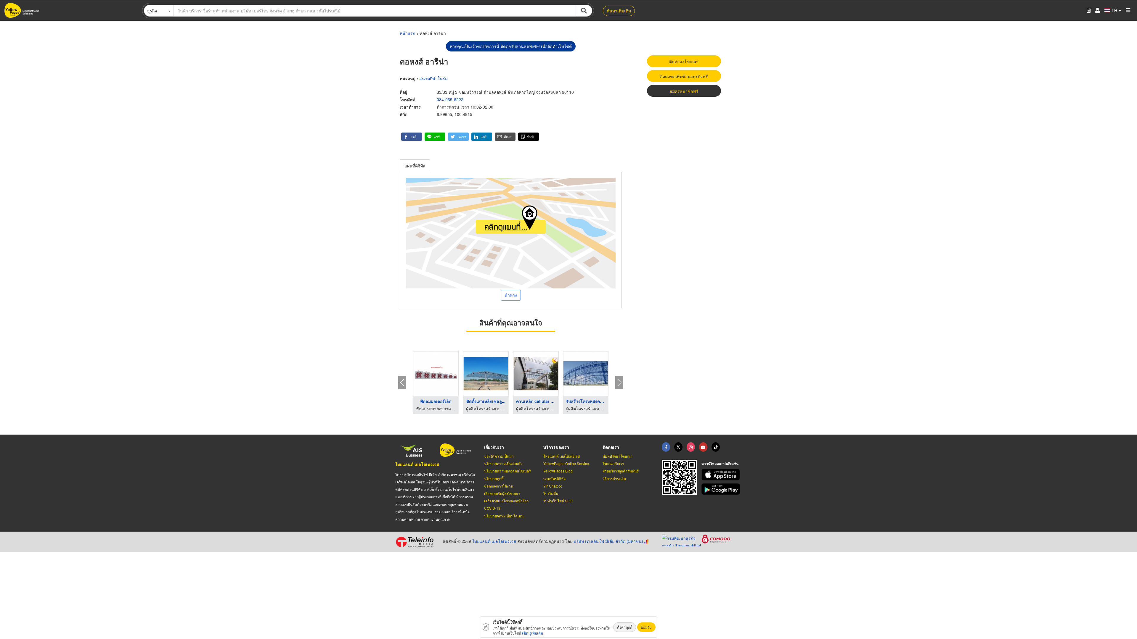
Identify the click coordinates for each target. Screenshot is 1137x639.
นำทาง (511, 295)
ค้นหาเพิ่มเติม (619, 11)
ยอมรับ (646, 627)
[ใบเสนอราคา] (1089, 10)
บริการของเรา (556, 447)
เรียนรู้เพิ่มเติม (532, 632)
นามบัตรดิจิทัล (554, 478)
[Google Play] (721, 489)
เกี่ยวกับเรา (494, 447)
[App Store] (721, 474)
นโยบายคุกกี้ (493, 478)
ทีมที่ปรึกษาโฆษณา (617, 456)
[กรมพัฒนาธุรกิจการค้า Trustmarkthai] (682, 540)
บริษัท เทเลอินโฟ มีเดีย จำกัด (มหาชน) (608, 541)
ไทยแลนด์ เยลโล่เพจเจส (417, 464)
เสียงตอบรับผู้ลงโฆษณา (502, 493)
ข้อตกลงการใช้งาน (498, 485)
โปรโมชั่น (550, 493)
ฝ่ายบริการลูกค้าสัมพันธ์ (621, 470)
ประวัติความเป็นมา (499, 456)
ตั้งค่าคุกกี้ (624, 627)
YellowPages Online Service (566, 463)
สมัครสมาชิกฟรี (683, 91)
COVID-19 (492, 508)
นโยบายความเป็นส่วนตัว (503, 463)
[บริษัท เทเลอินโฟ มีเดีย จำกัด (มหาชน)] (416, 542)
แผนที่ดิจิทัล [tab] (414, 166)
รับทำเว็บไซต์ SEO (557, 500)
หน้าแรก (407, 33)
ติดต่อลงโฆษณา (683, 61)
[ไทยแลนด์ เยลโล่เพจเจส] (678, 447)
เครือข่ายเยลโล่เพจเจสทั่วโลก (506, 500)
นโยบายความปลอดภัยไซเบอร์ (507, 470)
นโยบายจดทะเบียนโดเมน (503, 515)
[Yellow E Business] (666, 447)
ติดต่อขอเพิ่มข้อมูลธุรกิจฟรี (684, 76)
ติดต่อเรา (611, 447)
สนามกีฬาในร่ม (433, 78)
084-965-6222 (450, 99)
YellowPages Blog (558, 470)
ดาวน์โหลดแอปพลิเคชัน (719, 463)
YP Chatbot (552, 485)
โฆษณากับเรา (613, 463)
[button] (411, 137)
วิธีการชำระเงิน (614, 478)
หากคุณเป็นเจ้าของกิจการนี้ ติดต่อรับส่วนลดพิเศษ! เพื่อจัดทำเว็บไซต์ (511, 46)
